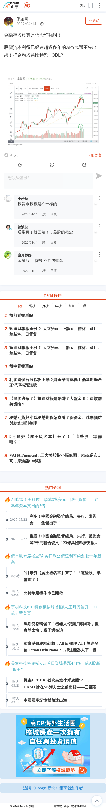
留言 (71, 306)
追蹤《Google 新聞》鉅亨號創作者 (53, 788)
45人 (14, 155)
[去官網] (11, 5)
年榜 (58, 306)
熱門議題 (53, 487)
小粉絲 (23, 199)
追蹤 (96, 20)
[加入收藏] (91, 5)
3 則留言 (95, 155)
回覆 (54, 214)
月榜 (45, 306)
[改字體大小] (82, 5)
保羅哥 (22, 19)
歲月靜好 (25, 255)
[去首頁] (27, 5)
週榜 (32, 306)
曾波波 (23, 227)
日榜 (19, 306)
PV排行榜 (53, 296)
